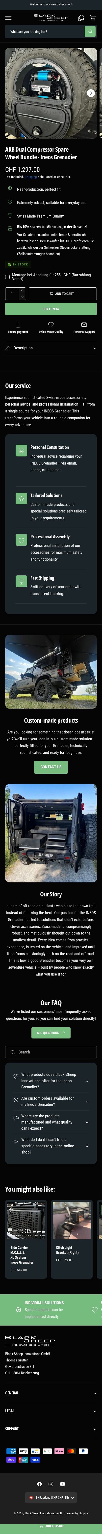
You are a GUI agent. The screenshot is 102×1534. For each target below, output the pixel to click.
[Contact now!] (81, 17)
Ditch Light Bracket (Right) (67, 1250)
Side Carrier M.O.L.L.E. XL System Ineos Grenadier (21, 1255)
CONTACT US (51, 767)
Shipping (31, 177)
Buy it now (51, 309)
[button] (8, 17)
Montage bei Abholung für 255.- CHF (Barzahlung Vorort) (51, 277)
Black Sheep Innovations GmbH (43, 1513)
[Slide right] (91, 93)
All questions (48, 1033)
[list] (51, 1310)
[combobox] (51, 31)
